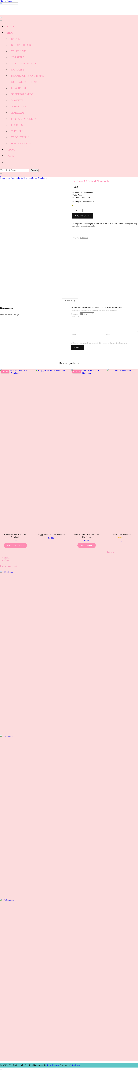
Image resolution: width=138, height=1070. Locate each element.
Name (73, 335)
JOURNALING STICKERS (25, 82)
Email (107, 335)
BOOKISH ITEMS (21, 45)
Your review (75, 316)
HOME (10, 26)
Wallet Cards (21, 143)
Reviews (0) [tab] (70, 301)
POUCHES (17, 125)
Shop (6, 560)
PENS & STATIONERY (23, 118)
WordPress (75, 1065)
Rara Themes (53, 1065)
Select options (15, 545)
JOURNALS (17, 69)
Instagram (8, 736)
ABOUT (11, 149)
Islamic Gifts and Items (27, 75)
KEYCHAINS (18, 88)
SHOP (10, 32)
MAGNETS (17, 100)
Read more (87, 545)
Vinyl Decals (20, 137)
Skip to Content (7, 1)
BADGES (16, 38)
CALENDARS (18, 51)
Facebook (8, 572)
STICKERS (17, 131)
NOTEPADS (17, 112)
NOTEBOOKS (19, 106)
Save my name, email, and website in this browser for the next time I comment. (100, 343)
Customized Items (23, 63)
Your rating (75, 314)
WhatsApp (9, 900)
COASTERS (17, 57)
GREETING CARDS (22, 94)
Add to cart (82, 216)
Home (7, 558)
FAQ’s (10, 155)
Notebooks (84, 238)
